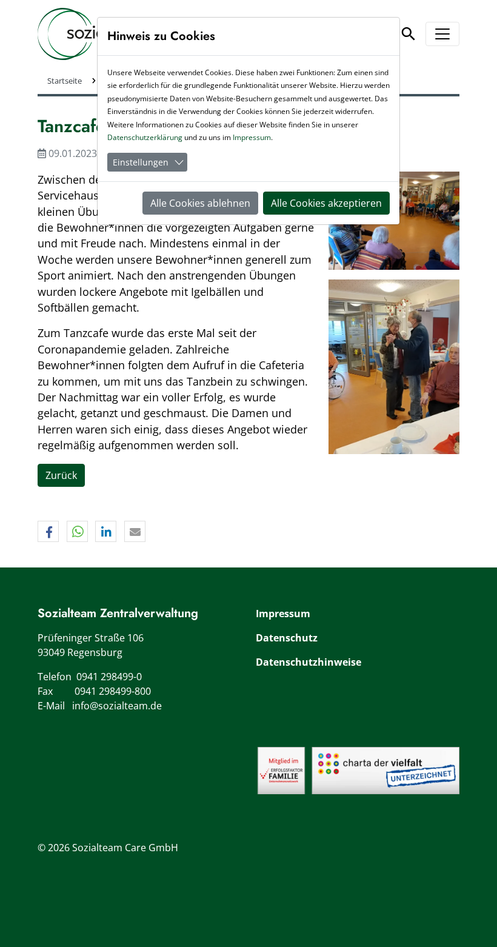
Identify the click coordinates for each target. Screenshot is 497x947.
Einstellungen (140, 162)
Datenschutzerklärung (144, 137)
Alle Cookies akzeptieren (326, 203)
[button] (48, 532)
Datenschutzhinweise (308, 662)
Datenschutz (287, 637)
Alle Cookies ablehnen (200, 203)
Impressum (283, 613)
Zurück (61, 475)
